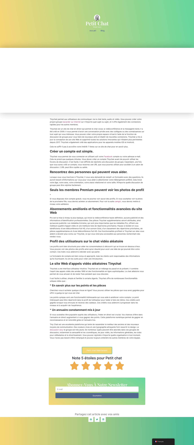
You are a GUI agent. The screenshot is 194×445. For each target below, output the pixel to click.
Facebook (108, 156)
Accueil (92, 31)
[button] (90, 419)
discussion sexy (56, 330)
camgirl (118, 201)
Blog (103, 31)
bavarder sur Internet (72, 122)
